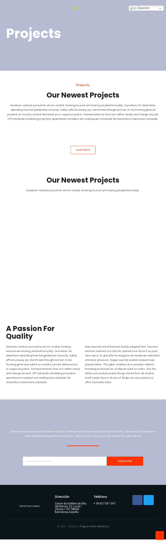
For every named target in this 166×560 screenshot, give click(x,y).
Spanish (143, 8)
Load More (83, 150)
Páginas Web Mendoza (94, 526)
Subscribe (125, 461)
